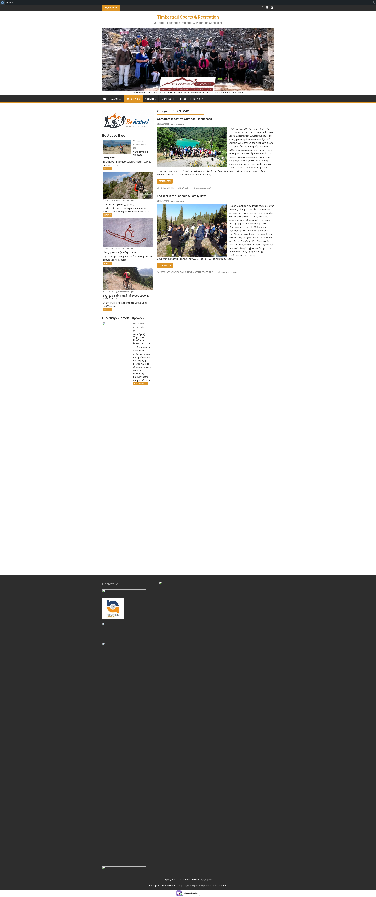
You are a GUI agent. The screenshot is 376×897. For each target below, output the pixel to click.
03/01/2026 (140, 141)
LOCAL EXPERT (168, 99)
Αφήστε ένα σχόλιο (204, 188)
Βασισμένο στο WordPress (163, 885)
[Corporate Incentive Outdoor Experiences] (192, 128)
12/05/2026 (140, 324)
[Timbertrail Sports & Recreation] (105, 98)
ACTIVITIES (150, 99)
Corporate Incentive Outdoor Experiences (184, 119)
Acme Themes (219, 885)
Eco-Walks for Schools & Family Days (182, 196)
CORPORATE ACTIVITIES (169, 272)
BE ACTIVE (107, 168)
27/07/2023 (110, 292)
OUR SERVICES (133, 99)
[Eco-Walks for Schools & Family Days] (192, 205)
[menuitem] (2, 2)
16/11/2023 (110, 248)
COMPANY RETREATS (167, 188)
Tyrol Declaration (141, 383)
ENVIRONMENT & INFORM (190, 272)
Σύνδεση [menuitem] (10, 2)
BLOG (183, 99)
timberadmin (178, 124)
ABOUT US (116, 99)
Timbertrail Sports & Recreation (188, 17)
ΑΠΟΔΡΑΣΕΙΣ (183, 188)
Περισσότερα (164, 181)
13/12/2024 (110, 200)
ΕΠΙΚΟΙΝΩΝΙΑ (196, 99)
